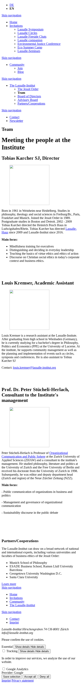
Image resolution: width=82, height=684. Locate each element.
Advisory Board (28, 100)
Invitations (16, 25)
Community (17, 64)
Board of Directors (29, 96)
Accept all (30, 676)
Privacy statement (23, 680)
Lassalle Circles (27, 33)
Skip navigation (11, 15)
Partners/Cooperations (31, 103)
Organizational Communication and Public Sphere (35, 454)
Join (20, 68)
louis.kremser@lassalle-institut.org (34, 367)
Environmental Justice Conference (39, 43)
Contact (14, 117)
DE (12, 5)
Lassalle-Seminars (29, 51)
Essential (7, 646)
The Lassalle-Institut (22, 85)
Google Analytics (17, 669)
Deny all (44, 676)
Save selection (11, 676)
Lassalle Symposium (30, 29)
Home (13, 22)
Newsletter (16, 120)
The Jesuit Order (28, 89)
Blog (21, 72)
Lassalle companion (30, 40)
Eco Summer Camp (30, 47)
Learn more (9, 584)
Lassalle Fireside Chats (32, 36)
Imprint (14, 622)
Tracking (12, 651)
